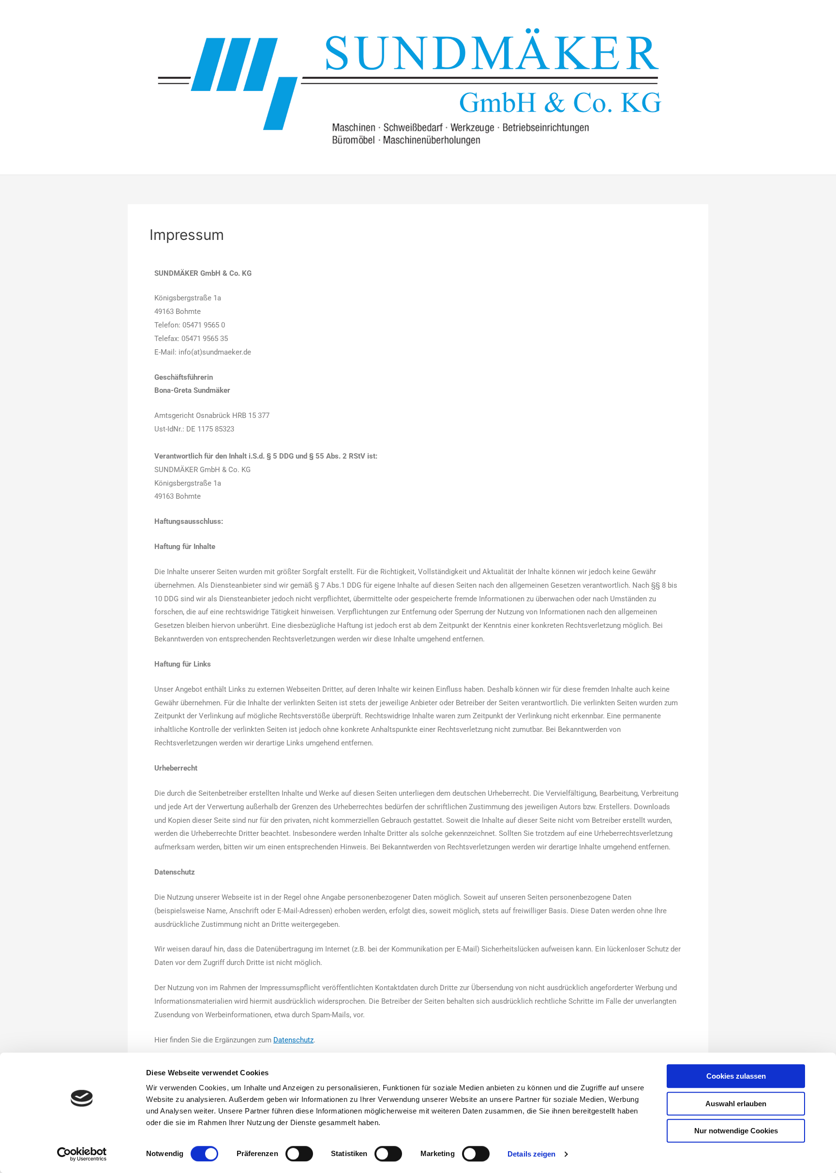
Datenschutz (293, 1040)
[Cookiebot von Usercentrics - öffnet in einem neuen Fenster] (82, 1154)
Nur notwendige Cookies (736, 1131)
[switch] (299, 1153)
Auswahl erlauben (735, 1103)
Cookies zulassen (736, 1076)
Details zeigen (531, 1154)
